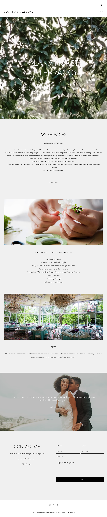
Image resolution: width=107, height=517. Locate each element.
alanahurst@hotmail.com (26, 459)
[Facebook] (102, 5)
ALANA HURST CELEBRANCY (19, 11)
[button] (53, 222)
